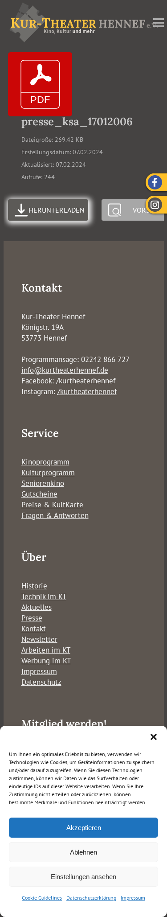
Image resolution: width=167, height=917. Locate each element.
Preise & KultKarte (52, 505)
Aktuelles (36, 607)
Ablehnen (83, 852)
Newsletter (39, 639)
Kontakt (33, 628)
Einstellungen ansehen (83, 876)
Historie (34, 586)
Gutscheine (39, 494)
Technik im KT (43, 596)
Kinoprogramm (45, 462)
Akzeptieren (83, 827)
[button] (153, 736)
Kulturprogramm (48, 472)
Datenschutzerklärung (91, 897)
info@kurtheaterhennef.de (64, 370)
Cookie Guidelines (42, 897)
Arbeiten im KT (45, 650)
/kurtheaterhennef (85, 381)
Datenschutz (41, 682)
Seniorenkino (42, 483)
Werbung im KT (46, 661)
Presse (31, 618)
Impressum (133, 897)
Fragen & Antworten (55, 515)
